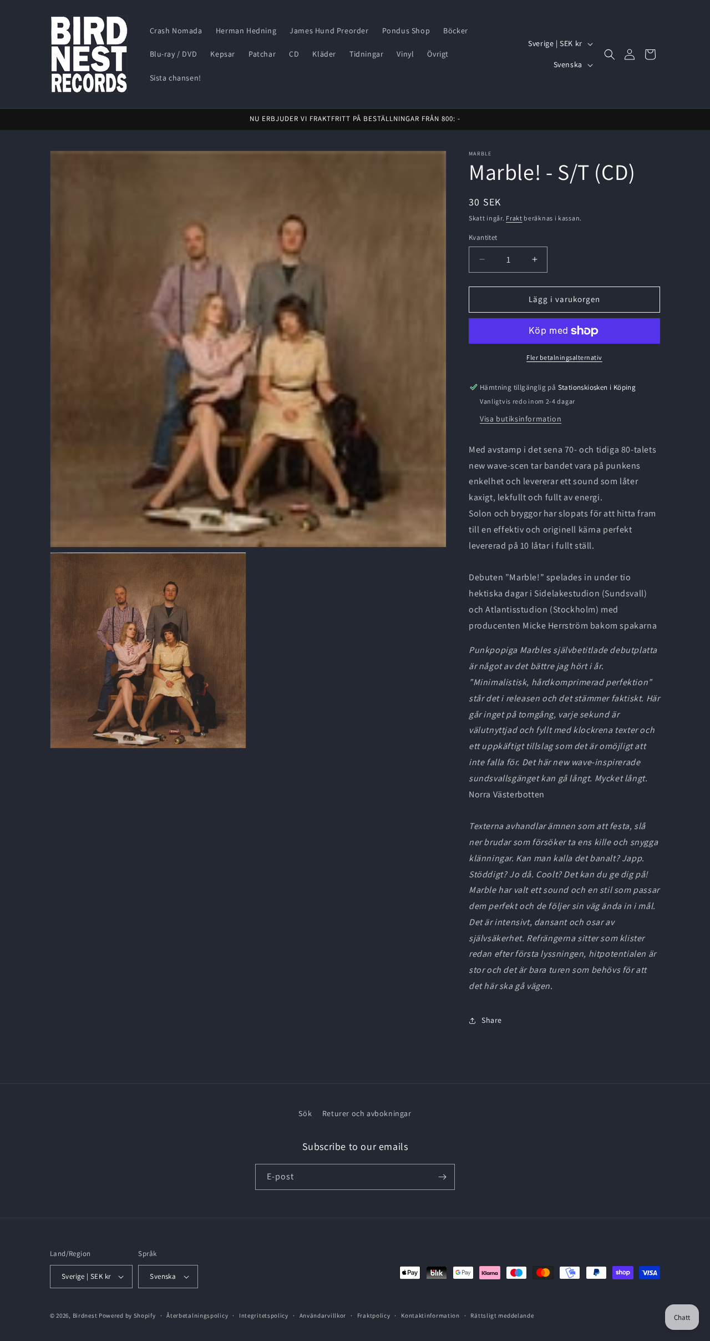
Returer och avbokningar (367, 1113)
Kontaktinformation (430, 1315)
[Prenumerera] (442, 1177)
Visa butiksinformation (520, 419)
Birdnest (85, 1315)
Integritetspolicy (263, 1315)
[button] (609, 54)
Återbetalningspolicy (197, 1315)
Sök (305, 1113)
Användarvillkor (323, 1315)
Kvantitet (483, 237)
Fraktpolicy (373, 1315)
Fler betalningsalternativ (564, 357)
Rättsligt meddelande (502, 1315)
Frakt (514, 218)
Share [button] (491, 1020)
